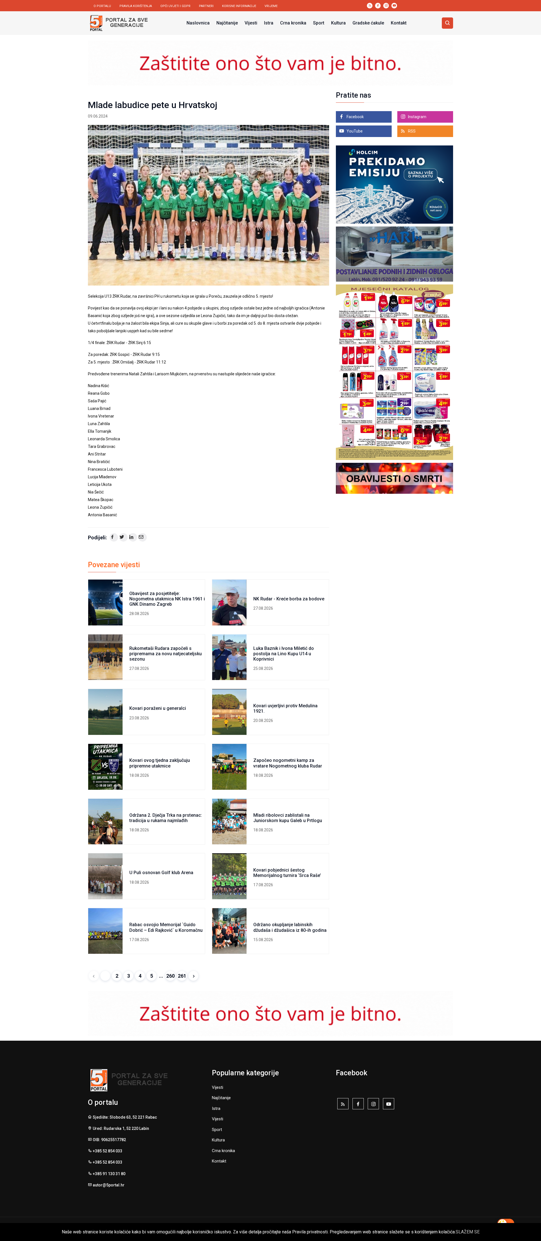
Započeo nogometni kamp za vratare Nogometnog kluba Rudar (287, 763)
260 (170, 976)
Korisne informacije (239, 6)
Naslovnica (198, 23)
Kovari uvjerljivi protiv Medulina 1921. (285, 708)
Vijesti (251, 23)
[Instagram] (373, 1105)
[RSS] (343, 1105)
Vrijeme (271, 6)
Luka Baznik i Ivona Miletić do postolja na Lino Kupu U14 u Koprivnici (283, 654)
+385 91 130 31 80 (109, 1174)
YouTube (354, 131)
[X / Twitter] (123, 537)
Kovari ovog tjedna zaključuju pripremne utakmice (159, 763)
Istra (268, 23)
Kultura (338, 23)
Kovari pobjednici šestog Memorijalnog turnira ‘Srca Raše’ (287, 872)
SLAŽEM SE (468, 1232)
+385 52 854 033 (107, 1151)
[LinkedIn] (133, 537)
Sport (318, 23)
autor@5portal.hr (109, 1185)
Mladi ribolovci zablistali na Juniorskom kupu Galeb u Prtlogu (287, 818)
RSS (411, 131)
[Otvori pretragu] (447, 23)
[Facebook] (114, 537)
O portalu (102, 6)
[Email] (142, 537)
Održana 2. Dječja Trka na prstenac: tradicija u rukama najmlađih (165, 818)
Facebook (355, 117)
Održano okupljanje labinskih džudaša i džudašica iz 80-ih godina (290, 927)
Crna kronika (293, 23)
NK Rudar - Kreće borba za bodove (288, 599)
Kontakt (399, 23)
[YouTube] (389, 1105)
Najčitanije (227, 23)
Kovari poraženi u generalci (157, 708)
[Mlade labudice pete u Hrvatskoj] (208, 205)
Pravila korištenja (135, 6)
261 (182, 976)
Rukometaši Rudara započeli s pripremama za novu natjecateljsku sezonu (165, 654)
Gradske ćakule (368, 23)
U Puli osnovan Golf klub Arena (161, 872)
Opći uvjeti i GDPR (175, 6)
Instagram (416, 117)
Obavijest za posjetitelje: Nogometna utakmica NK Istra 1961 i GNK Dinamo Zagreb (167, 599)
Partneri (206, 6)
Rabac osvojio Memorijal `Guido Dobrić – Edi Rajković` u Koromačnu (166, 927)
